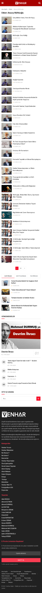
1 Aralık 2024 (17, 49)
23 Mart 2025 (17, 31)
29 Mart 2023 (17, 135)
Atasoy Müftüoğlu (19, 9)
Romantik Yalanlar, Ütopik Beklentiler (24, 106)
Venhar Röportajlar (8, 461)
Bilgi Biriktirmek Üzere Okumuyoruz (24, 212)
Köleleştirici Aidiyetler (19, 71)
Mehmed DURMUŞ (8, 526)
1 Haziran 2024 (18, 91)
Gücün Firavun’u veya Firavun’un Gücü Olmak (22, 383)
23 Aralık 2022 (18, 162)
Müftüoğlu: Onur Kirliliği (20, 35)
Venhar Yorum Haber (8, 573)
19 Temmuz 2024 (18, 73)
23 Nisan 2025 (17, 20)
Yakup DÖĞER (6, 536)
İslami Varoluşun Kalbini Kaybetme (24, 133)
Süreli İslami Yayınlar (9, 466)
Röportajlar (27, 578)
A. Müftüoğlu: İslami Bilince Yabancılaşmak (26, 248)
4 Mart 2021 (17, 208)
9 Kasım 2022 (17, 182)
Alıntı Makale (6, 471)
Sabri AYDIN (5, 531)
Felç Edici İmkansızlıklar (20, 124)
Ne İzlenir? (5, 455)
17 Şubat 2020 (17, 261)
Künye (3, 582)
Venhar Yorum (6, 447)
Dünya (4, 477)
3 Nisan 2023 (17, 126)
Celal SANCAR (6, 512)
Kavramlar (5, 458)
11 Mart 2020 (17, 250)
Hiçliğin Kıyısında (18, 80)
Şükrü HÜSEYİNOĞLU (9, 534)
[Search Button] (38, 399)
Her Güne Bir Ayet (16, 571)
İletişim (10, 582)
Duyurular (5, 490)
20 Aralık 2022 (18, 173)
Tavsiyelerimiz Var (7, 578)
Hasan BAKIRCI (7, 523)
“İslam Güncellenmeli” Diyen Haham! (23, 290)
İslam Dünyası (6, 474)
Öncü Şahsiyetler (7, 463)
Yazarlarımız (27, 571)
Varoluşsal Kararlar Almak (21, 88)
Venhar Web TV (7, 485)
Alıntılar (34, 573)
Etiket (10, 9)
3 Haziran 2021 (18, 188)
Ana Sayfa (4, 9)
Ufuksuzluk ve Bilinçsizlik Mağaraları (24, 186)
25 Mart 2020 (17, 244)
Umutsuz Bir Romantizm (20, 151)
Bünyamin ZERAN (7, 510)
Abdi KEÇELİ (6, 499)
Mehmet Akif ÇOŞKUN (9, 528)
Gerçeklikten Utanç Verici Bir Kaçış (24, 18)
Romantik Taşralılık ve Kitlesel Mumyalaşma (26, 159)
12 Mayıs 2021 (17, 199)
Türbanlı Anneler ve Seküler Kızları (22, 298)
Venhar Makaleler (7, 450)
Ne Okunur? (5, 453)
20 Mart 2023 (17, 146)
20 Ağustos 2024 (18, 64)
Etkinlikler (5, 482)
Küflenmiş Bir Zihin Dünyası (21, 62)
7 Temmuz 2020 (18, 224)
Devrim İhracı (7, 351)
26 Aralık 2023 (18, 109)
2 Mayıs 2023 (17, 117)
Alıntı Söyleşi (6, 469)
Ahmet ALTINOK (7, 502)
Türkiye (4, 479)
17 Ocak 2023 (17, 153)
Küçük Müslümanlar (22, 573)
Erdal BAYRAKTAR (7, 518)
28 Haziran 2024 (18, 82)
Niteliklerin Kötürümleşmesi (21, 221)
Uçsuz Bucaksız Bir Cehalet (21, 115)
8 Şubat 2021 (17, 215)
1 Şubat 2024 (17, 102)
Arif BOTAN (5, 507)
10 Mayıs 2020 (17, 235)
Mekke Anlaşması (13, 369)
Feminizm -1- (12, 376)
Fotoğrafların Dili (7, 487)
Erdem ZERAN (6, 520)
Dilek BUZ (5, 515)
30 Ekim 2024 (17, 58)
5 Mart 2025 (17, 38)
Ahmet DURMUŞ (7, 504)
